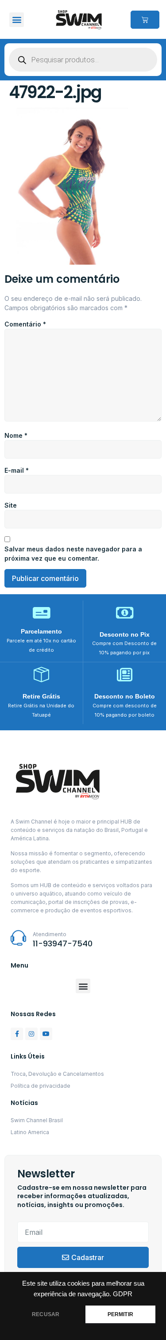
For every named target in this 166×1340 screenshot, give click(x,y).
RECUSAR (45, 1314)
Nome (15, 435)
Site (10, 505)
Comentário (25, 324)
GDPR (122, 1294)
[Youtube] (46, 1034)
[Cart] (145, 20)
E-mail (16, 470)
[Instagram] (31, 1034)
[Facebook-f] (17, 1034)
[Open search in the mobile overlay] (83, 59)
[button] (16, 19)
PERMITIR (120, 1314)
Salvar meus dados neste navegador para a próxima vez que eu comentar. (73, 553)
